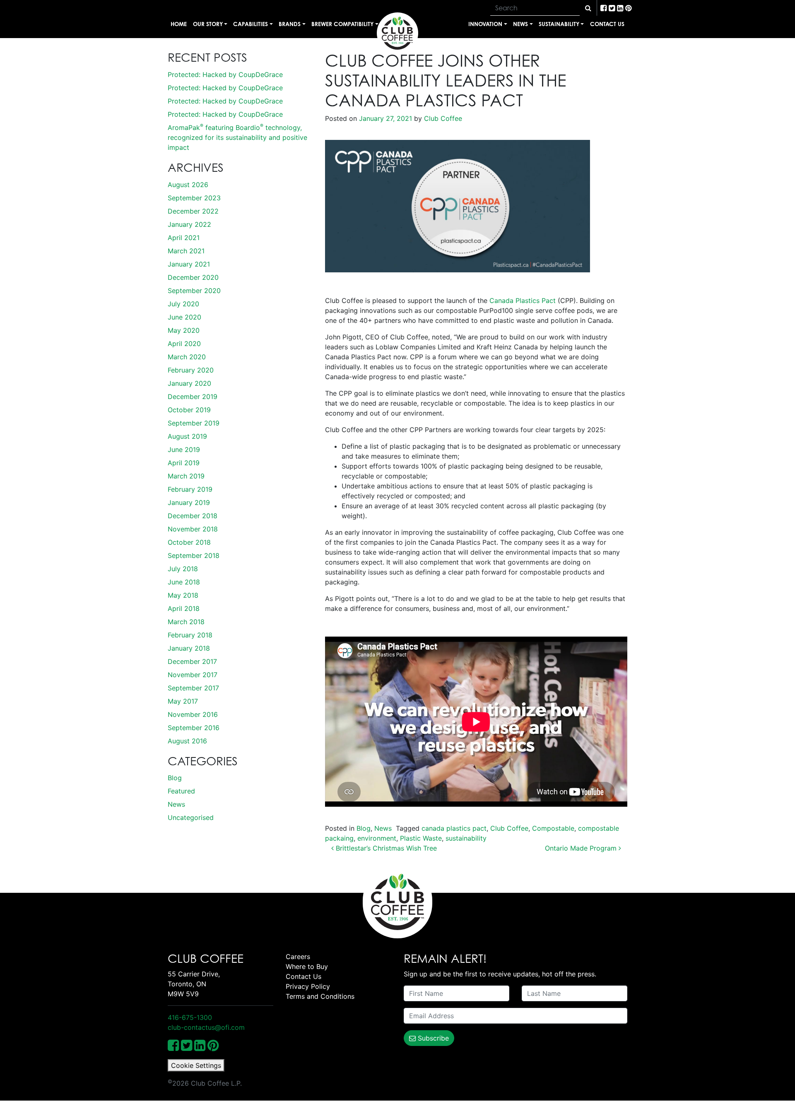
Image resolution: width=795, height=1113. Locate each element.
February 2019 (190, 489)
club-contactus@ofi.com (206, 1027)
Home (179, 23)
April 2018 (184, 608)
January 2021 (189, 264)
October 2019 (189, 410)
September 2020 (194, 290)
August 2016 (187, 741)
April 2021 (184, 237)
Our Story (208, 23)
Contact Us (607, 23)
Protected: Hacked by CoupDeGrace (225, 74)
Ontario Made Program (582, 848)
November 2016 (193, 714)
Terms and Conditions (320, 996)
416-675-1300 (190, 1017)
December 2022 (193, 211)
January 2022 (189, 224)
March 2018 (186, 622)
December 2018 (192, 516)
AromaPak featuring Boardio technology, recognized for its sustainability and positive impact (237, 137)
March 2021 (186, 251)
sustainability (466, 838)
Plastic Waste (421, 838)
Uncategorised (191, 817)
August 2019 (187, 436)
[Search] (588, 8)
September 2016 (193, 728)
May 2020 (184, 330)
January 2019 (189, 502)
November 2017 (192, 675)
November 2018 (193, 529)
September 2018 (193, 555)
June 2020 (184, 317)
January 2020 (189, 383)
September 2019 (193, 423)
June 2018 (184, 582)
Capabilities (250, 23)
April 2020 (184, 343)
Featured (181, 791)
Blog (175, 778)
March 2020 (187, 357)
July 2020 (183, 304)
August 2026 (188, 184)
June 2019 (184, 449)
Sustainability (559, 23)
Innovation (485, 23)
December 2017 (192, 661)
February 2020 (191, 370)
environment (376, 838)
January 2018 (189, 648)
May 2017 (183, 701)
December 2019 (192, 396)
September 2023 (194, 198)
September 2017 (193, 688)
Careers (298, 956)
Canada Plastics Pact (522, 300)
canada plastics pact (454, 828)
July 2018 (183, 569)
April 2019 (184, 463)
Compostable (553, 828)
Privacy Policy (308, 986)
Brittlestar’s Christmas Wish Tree (385, 848)
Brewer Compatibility (342, 23)
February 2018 (190, 635)
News (520, 23)
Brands (290, 23)
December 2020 (193, 277)
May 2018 (183, 595)
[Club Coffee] (397, 33)
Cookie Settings (196, 1065)
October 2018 (189, 542)
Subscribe (432, 1038)
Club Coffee (442, 118)
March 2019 (186, 476)
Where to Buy (307, 966)
